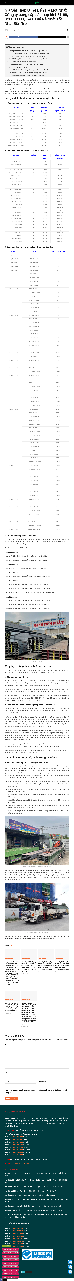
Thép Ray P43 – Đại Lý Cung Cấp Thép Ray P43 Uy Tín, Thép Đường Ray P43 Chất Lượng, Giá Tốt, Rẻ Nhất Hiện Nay (45, 965)
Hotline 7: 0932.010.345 (10, 1270)
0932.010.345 (18, 1155)
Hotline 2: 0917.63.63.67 (11, 1253)
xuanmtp (12, 30)
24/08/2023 (25, 1026)
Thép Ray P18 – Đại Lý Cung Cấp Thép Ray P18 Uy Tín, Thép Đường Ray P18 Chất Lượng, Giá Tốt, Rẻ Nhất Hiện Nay (62, 965)
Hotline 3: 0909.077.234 (10, 1256)
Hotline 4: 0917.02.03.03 (11, 1260)
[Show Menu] (5, 2)
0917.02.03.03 (18, 1147)
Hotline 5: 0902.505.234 (10, 1263)
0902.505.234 (18, 1152)
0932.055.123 (18, 1150)
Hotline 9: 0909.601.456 (10, 1277)
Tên (7, 1072)
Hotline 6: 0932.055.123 (10, 1267)
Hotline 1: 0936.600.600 (10, 1249)
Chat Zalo (6, 1246)
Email (7, 1081)
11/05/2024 (8, 986)
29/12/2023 (25, 973)
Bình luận (9, 1044)
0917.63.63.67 (18, 1139)
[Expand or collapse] (67, 46)
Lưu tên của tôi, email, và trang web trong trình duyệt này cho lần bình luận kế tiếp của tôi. (36, 1091)
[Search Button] (68, 2)
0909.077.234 (18, 1142)
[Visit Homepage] (37, 2)
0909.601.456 (18, 1145)
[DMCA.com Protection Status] (26, 1271)
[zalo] (70, 1267)
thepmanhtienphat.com (20, 1163)
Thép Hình (20, 30)
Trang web (42, 1081)
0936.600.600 (18, 1137)
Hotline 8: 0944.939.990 (10, 1273)
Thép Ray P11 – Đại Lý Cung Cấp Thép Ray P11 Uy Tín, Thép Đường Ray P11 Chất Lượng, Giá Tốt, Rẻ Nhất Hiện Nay (12, 1006)
